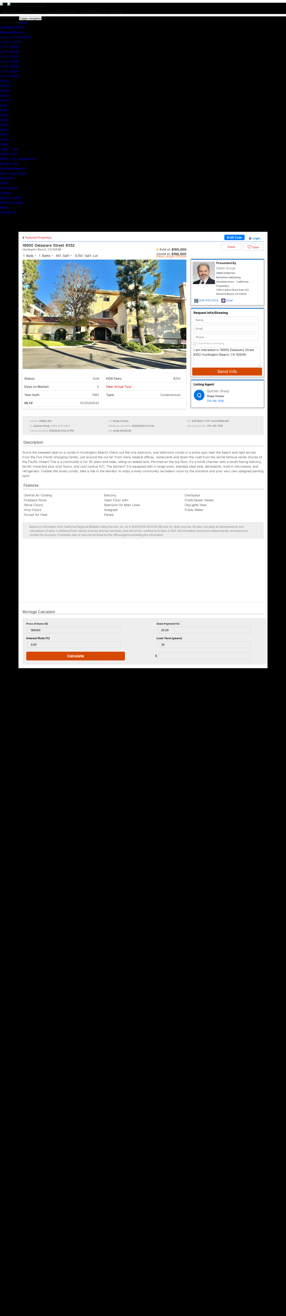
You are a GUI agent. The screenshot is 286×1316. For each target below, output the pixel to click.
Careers (6, 193)
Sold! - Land (9, 149)
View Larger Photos (171, 256)
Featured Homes (12, 32)
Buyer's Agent (10, 198)
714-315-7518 (215, 401)
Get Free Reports (12, 168)
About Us (7, 178)
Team (4, 183)
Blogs (4, 207)
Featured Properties (38, 237)
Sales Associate (11, 203)
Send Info (227, 371)
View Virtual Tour (119, 387)
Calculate (75, 656)
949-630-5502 (208, 300)
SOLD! (4, 81)
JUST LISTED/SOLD (15, 37)
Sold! (3, 105)
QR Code (235, 237)
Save (255, 247)
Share (231, 247)
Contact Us (8, 212)
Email (229, 300)
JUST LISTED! (11, 42)
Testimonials (9, 188)
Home (23, 23)
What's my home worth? (18, 159)
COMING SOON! (12, 27)
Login (256, 238)
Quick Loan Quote (13, 173)
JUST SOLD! (9, 47)
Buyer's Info (9, 164)
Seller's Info (9, 154)
